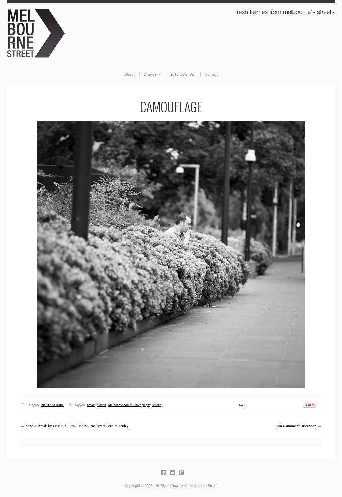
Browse (148, 74)
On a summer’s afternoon (296, 425)
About (129, 74)
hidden (101, 404)
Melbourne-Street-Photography (129, 404)
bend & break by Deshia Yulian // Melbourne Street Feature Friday (77, 425)
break (91, 404)
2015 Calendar (182, 74)
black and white (52, 404)
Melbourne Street (171, 32)
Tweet (242, 405)
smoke (156, 404)
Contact (211, 74)
